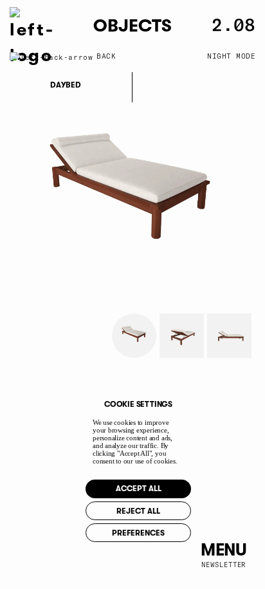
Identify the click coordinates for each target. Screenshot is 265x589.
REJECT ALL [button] (138, 511)
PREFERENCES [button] (138, 533)
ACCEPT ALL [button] (138, 488)
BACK (106, 56)
